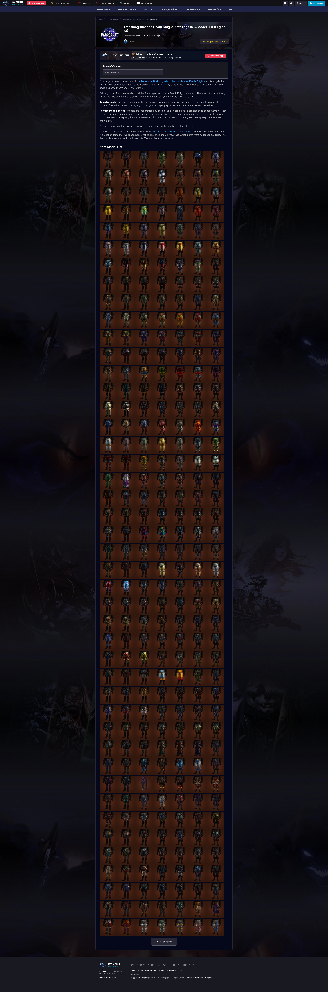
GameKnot (208, 978)
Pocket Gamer (178, 978)
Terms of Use (171, 970)
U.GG (138, 978)
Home (101, 19)
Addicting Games (164, 978)
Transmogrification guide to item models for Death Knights (173, 81)
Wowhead (187, 131)
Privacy (162, 970)
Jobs (180, 970)
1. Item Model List (112, 72)
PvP (230, 9)
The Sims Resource (149, 978)
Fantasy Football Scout (194, 978)
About (133, 970)
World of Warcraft (112, 19)
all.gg (133, 978)
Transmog (125, 19)
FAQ (155, 970)
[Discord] (291, 3)
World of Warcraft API (164, 131)
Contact (140, 970)
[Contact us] (285, 3)
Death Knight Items (139, 19)
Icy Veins (102, 971)
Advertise (148, 970)
